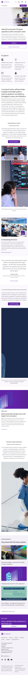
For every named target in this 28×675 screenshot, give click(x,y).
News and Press (4, 637)
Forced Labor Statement (6, 643)
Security (16, 671)
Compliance (4, 644)
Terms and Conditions (20, 670)
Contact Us (8, 639)
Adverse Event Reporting (6, 650)
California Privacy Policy (20, 668)
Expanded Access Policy (6, 652)
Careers (2, 639)
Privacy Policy (18, 667)
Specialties (22, 637)
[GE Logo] (5, 2)
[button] (16, 2)
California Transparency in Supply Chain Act (7, 648)
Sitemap (3, 646)
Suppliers (16, 637)
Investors (11, 637)
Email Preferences (15, 639)
